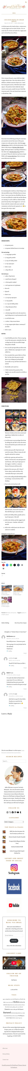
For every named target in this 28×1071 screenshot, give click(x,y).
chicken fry (22, 1002)
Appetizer (4, 999)
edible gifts (15, 1009)
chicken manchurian (18, 1004)
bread (21, 999)
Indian (16, 1013)
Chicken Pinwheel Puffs (17, 847)
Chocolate (7, 1007)
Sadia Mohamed (19, 23)
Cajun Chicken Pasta (5, 591)
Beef (14, 999)
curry (18, 1007)
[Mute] (21, 968)
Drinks (11, 1009)
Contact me (5, 1059)
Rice (23, 1015)
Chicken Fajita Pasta (15, 152)
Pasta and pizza (11, 612)
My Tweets (14, 980)
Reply (25, 653)
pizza (17, 1015)
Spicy (11, 1018)
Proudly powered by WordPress (10, 1065)
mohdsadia (11, 658)
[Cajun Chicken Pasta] (6, 588)
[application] (14, 962)
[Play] (4, 968)
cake (24, 999)
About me (5, 1048)
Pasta (10, 1015)
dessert (21, 1007)
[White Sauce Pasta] (6, 600)
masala (7, 1015)
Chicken (16, 1002)
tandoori (16, 1017)
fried (14, 1013)
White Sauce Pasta (5, 603)
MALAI (24, 1013)
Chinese (23, 1004)
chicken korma (12, 1004)
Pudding (20, 1015)
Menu (14, 13)
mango (5, 1015)
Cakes (4, 1002)
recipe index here (12, 156)
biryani (16, 999)
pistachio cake (13, 1015)
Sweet (14, 1018)
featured (7, 1012)
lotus (21, 1013)
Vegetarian (20, 1017)
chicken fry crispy (6, 1004)
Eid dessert (20, 1009)
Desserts (7, 1009)
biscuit (19, 999)
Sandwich (8, 1017)
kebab (19, 1013)
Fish (12, 1013)
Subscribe (14, 941)
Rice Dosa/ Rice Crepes (21, 623)
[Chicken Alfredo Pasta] (18, 588)
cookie (16, 1007)
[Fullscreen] (23, 968)
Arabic (12, 999)
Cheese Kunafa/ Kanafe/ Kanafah (17, 837)
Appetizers (8, 999)
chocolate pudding (12, 1007)
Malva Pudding (5, 623)
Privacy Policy (6, 1054)
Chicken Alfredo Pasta (18, 591)
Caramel (7, 1002)
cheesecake (11, 1002)
